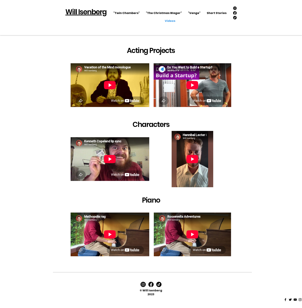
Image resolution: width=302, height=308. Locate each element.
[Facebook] (235, 13)
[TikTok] (235, 17)
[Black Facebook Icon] (285, 300)
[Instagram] (235, 8)
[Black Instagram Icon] (300, 300)
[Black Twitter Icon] (290, 300)
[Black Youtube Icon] (295, 300)
